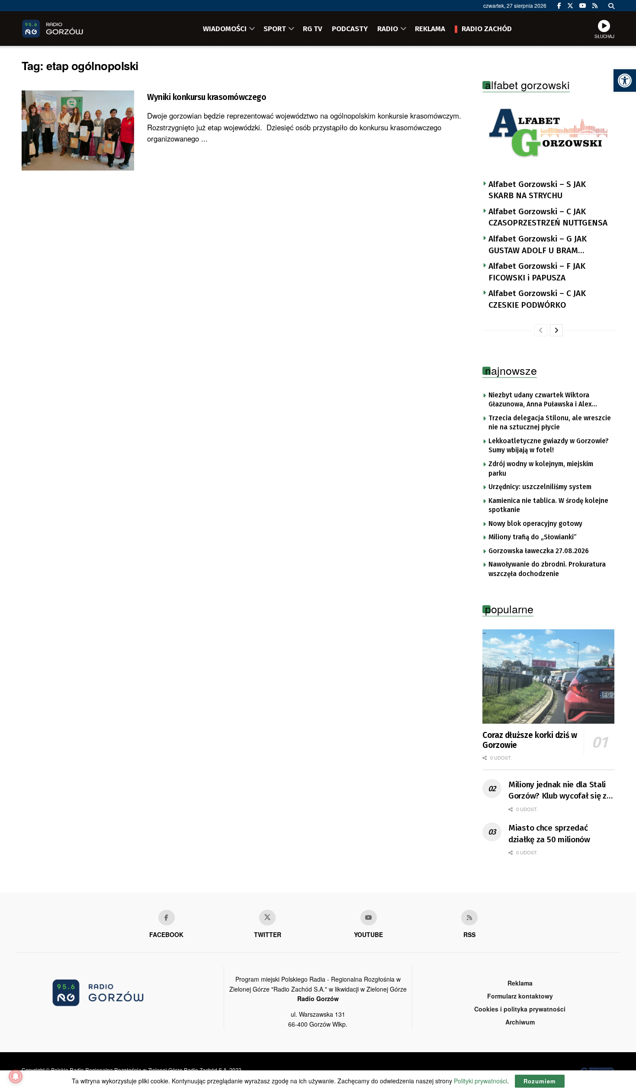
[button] (625, 80)
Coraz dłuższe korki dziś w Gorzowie (529, 740)
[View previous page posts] (540, 330)
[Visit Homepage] (65, 28)
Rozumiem (540, 1081)
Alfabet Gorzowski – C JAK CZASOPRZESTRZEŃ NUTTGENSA (547, 217)
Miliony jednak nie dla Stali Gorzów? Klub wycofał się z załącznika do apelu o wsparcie (557, 791)
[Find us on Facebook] (559, 5)
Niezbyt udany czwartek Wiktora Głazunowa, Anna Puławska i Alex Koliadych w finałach (540, 400)
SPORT (274, 28)
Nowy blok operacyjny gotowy (535, 524)
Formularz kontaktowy (520, 996)
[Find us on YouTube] (582, 5)
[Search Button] (611, 5)
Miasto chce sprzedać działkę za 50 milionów (549, 833)
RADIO (387, 28)
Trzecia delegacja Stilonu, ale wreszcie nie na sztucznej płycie (549, 423)
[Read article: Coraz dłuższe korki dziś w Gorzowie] (548, 676)
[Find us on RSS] (594, 5)
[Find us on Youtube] (368, 917)
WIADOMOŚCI (225, 28)
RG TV (312, 28)
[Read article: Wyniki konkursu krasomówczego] (78, 130)
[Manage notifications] (15, 1076)
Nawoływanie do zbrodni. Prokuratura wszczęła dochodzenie (547, 569)
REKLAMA (430, 28)
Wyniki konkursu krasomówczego (206, 97)
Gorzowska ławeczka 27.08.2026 (538, 551)
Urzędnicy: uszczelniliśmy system (539, 487)
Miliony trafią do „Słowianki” (532, 537)
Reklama (520, 983)
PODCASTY (350, 28)
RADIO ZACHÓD (487, 28)
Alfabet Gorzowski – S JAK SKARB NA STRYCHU (537, 190)
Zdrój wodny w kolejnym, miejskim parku (540, 468)
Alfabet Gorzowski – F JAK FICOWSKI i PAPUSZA (536, 272)
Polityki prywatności (480, 1080)
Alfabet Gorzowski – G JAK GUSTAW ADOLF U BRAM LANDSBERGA (537, 245)
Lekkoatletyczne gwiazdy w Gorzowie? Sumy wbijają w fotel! (548, 445)
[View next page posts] (556, 330)
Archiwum (520, 1022)
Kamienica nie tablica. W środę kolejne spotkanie (548, 505)
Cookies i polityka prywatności (519, 1009)
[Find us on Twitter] (570, 5)
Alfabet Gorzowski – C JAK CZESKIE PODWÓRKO (537, 299)
